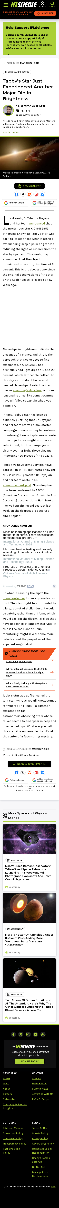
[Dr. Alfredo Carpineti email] (28, 111)
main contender (14, 598)
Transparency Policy (14, 1143)
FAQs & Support (41, 1099)
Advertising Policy (43, 1143)
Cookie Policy (40, 1133)
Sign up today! (29, 1061)
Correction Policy (13, 1133)
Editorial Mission (13, 1128)
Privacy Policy (40, 1138)
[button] (52, 3)
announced (37, 223)
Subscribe (9, 1099)
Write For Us (39, 1083)
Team (6, 1083)
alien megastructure (27, 390)
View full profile (11, 132)
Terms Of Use (39, 1128)
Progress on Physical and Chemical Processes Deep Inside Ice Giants (26, 568)
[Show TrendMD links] (54, 586)
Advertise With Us (42, 1093)
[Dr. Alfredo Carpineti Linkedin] (18, 110)
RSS (53, 1186)
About (6, 1088)
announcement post (17, 485)
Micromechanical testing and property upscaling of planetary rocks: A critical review (27, 552)
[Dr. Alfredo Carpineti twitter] (23, 111)
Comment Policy (12, 1138)
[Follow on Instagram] (28, 1034)
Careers (7, 1093)
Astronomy (16, 860)
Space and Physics (18, 72)
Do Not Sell (39, 1167)
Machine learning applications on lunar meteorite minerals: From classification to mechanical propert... (28, 534)
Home (6, 1078)
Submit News (40, 1088)
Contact (36, 1078)
